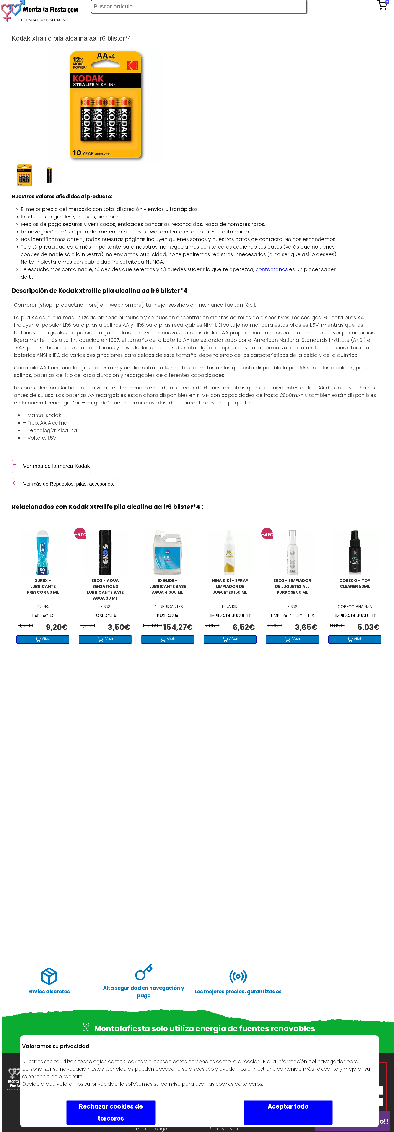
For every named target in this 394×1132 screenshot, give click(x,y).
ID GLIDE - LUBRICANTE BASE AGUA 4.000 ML (167, 586)
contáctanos (272, 269)
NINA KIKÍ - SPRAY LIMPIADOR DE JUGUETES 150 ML (230, 586)
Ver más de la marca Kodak (56, 466)
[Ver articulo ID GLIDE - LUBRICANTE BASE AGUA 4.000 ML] (167, 573)
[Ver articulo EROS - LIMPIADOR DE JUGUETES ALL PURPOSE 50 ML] (292, 573)
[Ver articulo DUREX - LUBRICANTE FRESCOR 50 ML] (43, 573)
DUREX (43, 606)
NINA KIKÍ (230, 606)
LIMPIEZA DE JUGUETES (229, 616)
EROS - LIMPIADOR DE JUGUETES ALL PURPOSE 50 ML (292, 586)
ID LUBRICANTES (168, 606)
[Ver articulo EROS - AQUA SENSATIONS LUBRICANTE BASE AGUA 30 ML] (105, 573)
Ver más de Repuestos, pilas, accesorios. (68, 484)
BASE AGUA (43, 616)
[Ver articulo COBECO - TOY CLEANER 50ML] (355, 573)
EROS (105, 606)
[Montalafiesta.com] (45, 12)
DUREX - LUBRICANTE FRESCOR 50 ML (43, 586)
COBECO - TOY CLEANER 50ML (354, 583)
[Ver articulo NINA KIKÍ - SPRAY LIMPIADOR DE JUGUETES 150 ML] (230, 573)
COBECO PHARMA (355, 606)
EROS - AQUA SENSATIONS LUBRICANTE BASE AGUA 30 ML (105, 589)
